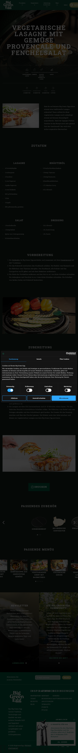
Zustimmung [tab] (13, 359)
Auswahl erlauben (39, 398)
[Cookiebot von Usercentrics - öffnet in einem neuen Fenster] (67, 353)
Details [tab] (39, 359)
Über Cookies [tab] (64, 359)
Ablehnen (14, 398)
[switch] (29, 390)
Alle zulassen (63, 398)
